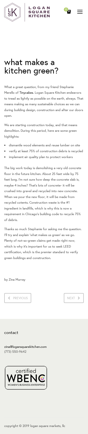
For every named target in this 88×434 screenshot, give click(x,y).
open (80, 11)
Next (71, 298)
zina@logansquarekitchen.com (25, 347)
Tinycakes (26, 92)
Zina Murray (17, 279)
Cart (66, 9)
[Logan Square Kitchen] (27, 12)
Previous (20, 298)
